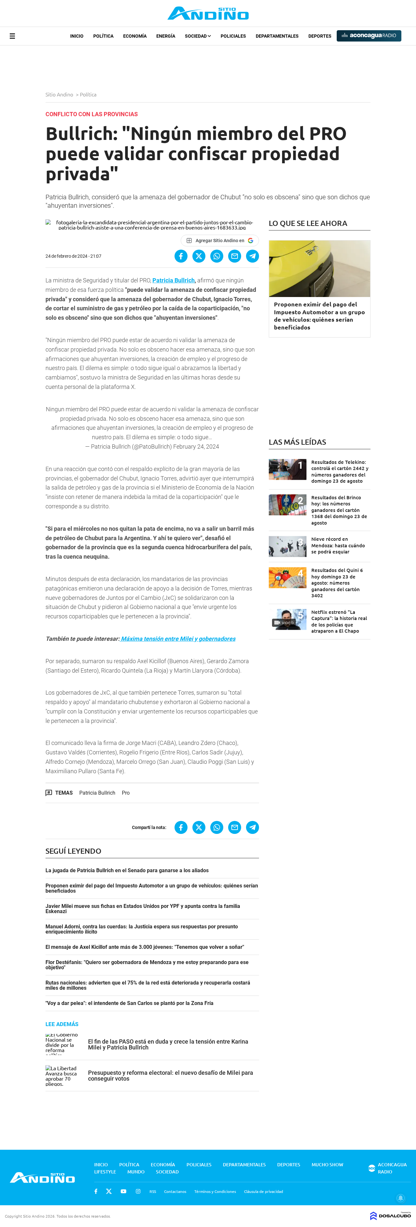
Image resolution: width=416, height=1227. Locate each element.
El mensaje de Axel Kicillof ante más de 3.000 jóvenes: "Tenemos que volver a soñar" (145, 947)
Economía (135, 36)
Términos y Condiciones (215, 1191)
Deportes (320, 36)
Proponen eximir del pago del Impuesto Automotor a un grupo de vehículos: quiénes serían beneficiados (152, 888)
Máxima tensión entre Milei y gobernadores (177, 638)
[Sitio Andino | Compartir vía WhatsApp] (216, 256)
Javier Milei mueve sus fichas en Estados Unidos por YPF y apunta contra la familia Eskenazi (143, 909)
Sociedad (196, 36)
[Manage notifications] (401, 1198)
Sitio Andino (60, 94)
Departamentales (277, 36)
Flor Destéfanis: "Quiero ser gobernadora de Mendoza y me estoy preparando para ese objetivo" (147, 965)
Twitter (109, 1191)
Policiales (233, 36)
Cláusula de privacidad (263, 1191)
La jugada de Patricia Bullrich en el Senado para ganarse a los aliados (127, 870)
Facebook (96, 1191)
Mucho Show (327, 1164)
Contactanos (175, 1191)
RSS (153, 1191)
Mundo (136, 1172)
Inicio (77, 36)
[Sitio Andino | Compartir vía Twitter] (198, 256)
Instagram (138, 1191)
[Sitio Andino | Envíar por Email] (234, 256)
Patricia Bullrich (173, 280)
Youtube (123, 1191)
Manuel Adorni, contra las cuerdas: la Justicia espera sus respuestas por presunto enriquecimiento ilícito (142, 929)
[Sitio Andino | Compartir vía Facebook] (181, 256)
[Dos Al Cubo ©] (390, 1218)
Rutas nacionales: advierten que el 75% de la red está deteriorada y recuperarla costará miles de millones (148, 985)
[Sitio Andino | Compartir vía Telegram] (252, 256)
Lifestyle (105, 1172)
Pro (126, 793)
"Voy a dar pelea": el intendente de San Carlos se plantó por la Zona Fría (130, 1003)
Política (103, 36)
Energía (165, 36)
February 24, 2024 (196, 446)
